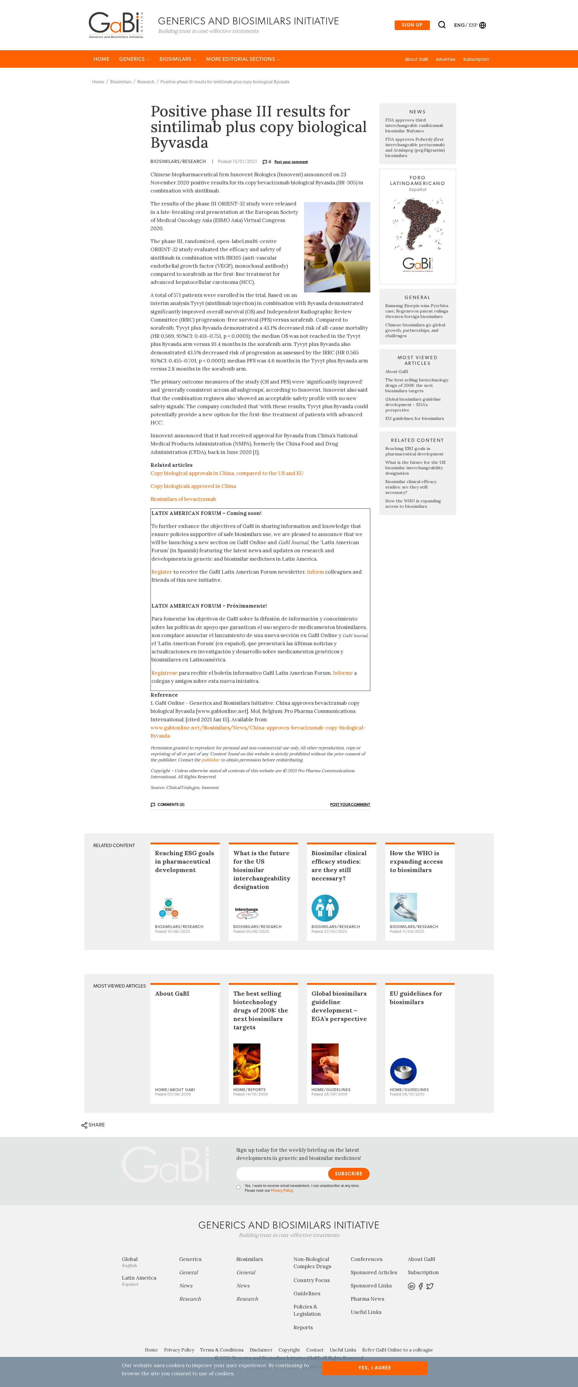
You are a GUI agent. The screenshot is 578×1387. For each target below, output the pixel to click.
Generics (132, 59)
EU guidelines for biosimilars (414, 418)
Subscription (476, 59)
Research (145, 82)
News (185, 1285)
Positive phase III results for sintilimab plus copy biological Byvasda (224, 82)
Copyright (289, 1350)
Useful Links (366, 1312)
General (188, 1272)
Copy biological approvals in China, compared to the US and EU (227, 473)
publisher (211, 760)
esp (473, 25)
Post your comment (291, 162)
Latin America (139, 1280)
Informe (343, 673)
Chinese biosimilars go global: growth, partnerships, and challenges (415, 330)
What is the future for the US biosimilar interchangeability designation (415, 468)
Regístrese (164, 673)
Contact (315, 1350)
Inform (315, 572)
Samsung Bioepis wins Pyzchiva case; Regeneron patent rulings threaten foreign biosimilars (416, 311)
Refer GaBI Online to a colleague (397, 1350)
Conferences (366, 1259)
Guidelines (307, 1293)
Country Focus (312, 1280)
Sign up (412, 25)
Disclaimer (261, 1350)
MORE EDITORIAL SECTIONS (241, 59)
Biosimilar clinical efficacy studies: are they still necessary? (411, 487)
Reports (303, 1327)
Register (161, 572)
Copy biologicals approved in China (193, 486)
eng (459, 25)
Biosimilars (176, 59)
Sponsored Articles (374, 1272)
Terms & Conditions (222, 1350)
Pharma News (367, 1299)
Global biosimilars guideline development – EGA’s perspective (413, 404)
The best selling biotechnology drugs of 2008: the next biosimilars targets (416, 385)
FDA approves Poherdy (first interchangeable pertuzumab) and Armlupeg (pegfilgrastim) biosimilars (415, 147)
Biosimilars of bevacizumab (183, 499)
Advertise (445, 59)
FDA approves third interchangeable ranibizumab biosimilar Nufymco (414, 125)
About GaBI (416, 59)
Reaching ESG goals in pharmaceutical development (414, 451)
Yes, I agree (375, 1368)
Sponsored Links (371, 1285)
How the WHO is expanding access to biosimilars (413, 503)
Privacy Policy (282, 1191)
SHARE (96, 1124)
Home (102, 59)
